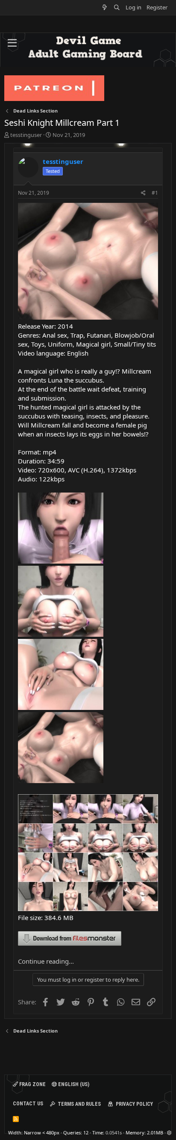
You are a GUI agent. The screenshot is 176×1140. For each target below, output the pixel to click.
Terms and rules (79, 1104)
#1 (155, 192)
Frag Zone (32, 1084)
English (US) (73, 1084)
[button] (12, 43)
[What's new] (105, 7)
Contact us (28, 1104)
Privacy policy (134, 1104)
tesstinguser (26, 135)
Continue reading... (46, 961)
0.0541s (114, 1132)
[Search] (117, 7)
